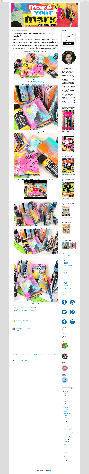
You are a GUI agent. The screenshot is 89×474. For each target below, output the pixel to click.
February (66, 439)
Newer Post (15, 354)
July (65, 417)
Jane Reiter (18, 328)
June (65, 419)
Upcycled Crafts (34, 310)
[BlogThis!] (31, 307)
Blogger (49, 470)
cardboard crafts (31, 309)
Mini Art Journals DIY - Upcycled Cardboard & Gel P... (69, 430)
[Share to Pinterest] (35, 307)
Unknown (17, 320)
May (65, 421)
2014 (64, 454)
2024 (64, 397)
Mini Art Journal (54, 309)
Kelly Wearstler (66, 292)
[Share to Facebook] (34, 307)
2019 (64, 444)
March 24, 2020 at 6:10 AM (25, 328)
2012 (64, 458)
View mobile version (35, 357)
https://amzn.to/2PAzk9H (39, 82)
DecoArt (36, 309)
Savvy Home (65, 285)
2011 (64, 460)
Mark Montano (48, 309)
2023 (64, 399)
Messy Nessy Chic (66, 255)
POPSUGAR (65, 259)
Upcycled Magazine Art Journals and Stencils (69, 436)
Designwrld (65, 279)
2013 (64, 456)
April (65, 423)
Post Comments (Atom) (22, 360)
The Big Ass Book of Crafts (26, 310)
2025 (64, 395)
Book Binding (24, 309)
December (66, 407)
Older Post (56, 354)
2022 (64, 401)
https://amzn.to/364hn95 (38, 81)
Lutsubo (64, 269)
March (65, 425)
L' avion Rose (65, 262)
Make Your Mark (41, 309)
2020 (64, 405)
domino (64, 294)
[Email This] (30, 307)
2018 (64, 446)
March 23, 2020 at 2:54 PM (25, 320)
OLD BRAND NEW (66, 275)
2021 (64, 403)
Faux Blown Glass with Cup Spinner (69, 433)
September (66, 413)
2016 (64, 450)
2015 (64, 452)
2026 (64, 393)
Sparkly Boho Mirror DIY (69, 426)
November (66, 409)
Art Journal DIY (19, 309)
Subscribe (68, 43)
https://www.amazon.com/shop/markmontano (39, 84)
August (65, 415)
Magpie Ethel (65, 282)
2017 (64, 448)
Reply (17, 324)
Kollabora (65, 272)
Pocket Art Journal (16, 310)
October (66, 411)
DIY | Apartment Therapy (68, 288)
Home (35, 354)
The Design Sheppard (67, 265)
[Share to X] (33, 307)
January (66, 441)
